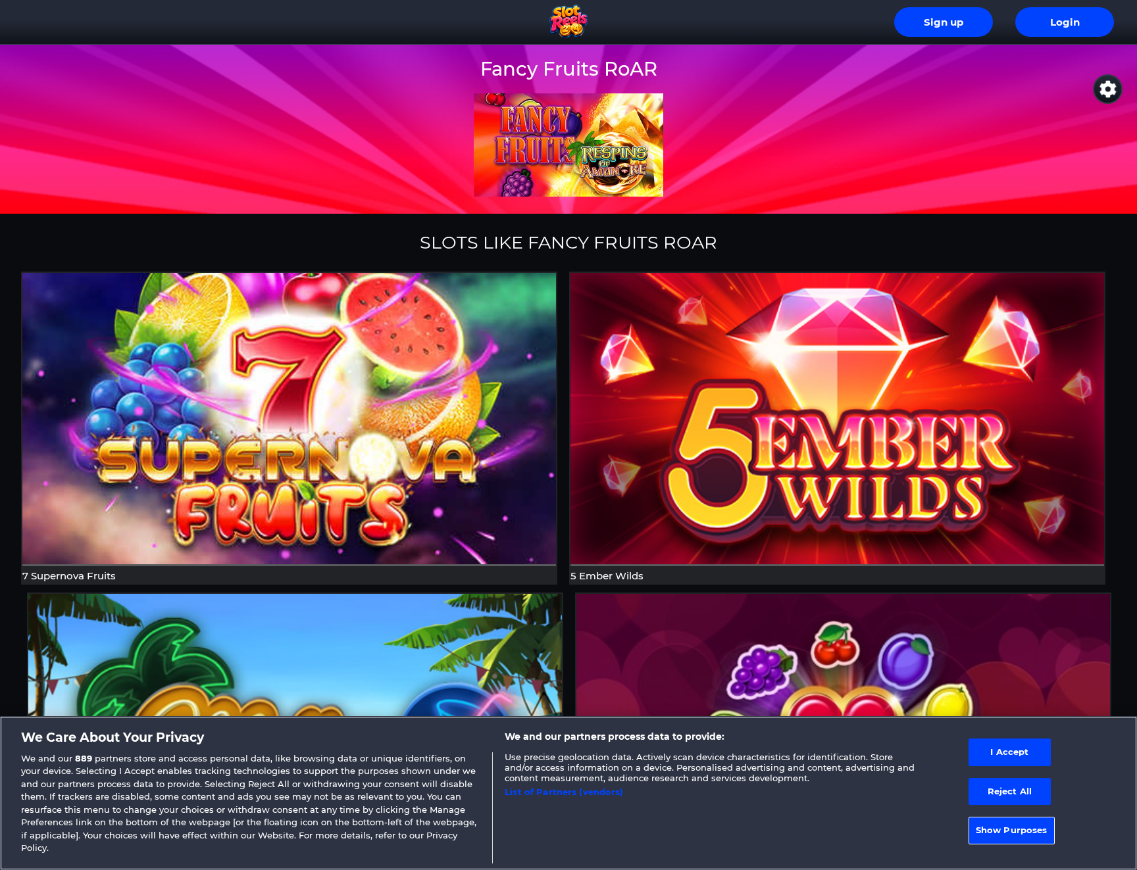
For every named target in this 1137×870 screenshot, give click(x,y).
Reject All (1010, 791)
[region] (568, 793)
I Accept (1009, 751)
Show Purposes (1012, 830)
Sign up (943, 22)
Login (1065, 22)
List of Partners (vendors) (564, 791)
